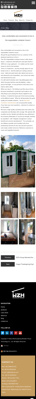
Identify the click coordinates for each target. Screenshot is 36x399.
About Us (22, 20)
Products (11, 20)
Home (5, 20)
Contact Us (29, 20)
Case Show (4, 312)
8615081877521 (13, 383)
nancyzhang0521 (11, 381)
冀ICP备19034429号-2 (10, 351)
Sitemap (5, 345)
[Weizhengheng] (18, 13)
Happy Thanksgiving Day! (25, 264)
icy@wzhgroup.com (9, 2)
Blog (16, 20)
